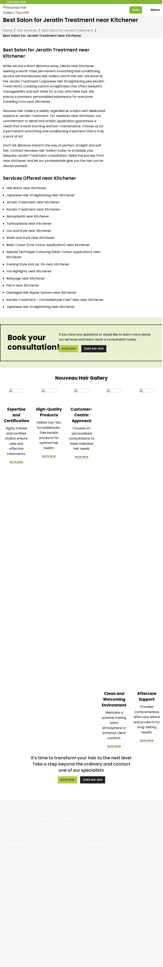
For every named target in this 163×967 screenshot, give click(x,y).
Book (135, 10)
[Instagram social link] (10, 833)
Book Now (69, 348)
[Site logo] (17, 9)
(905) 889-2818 (94, 348)
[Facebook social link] (5, 833)
